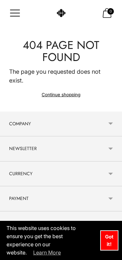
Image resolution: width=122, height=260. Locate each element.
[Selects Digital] (61, 13)
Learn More (47, 252)
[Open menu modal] (15, 13)
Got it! (109, 240)
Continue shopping (61, 94)
